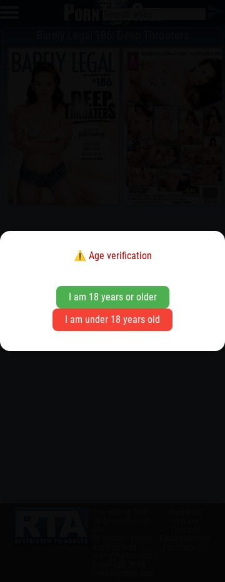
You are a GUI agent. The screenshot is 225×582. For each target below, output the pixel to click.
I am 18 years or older (113, 297)
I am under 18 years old (112, 319)
